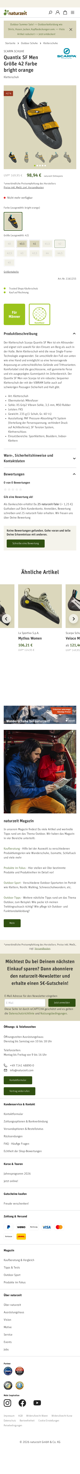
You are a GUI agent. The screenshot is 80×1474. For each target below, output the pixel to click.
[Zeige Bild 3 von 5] (40, 165)
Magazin (9, 1250)
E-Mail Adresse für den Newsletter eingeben (30, 995)
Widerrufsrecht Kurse (62, 1416)
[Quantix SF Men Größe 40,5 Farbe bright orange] (40, 117)
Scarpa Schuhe (14, 51)
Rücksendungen (13, 1136)
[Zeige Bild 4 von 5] (42, 165)
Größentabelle (11, 272)
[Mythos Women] (40, 606)
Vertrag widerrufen (19, 1091)
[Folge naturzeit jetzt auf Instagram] (7, 1405)
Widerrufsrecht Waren (37, 1416)
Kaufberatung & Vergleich (19, 1260)
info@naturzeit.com (21, 1070)
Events (8, 1342)
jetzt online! (11, 1181)
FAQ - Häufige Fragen (16, 1143)
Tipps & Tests (12, 1267)
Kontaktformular (17, 1080)
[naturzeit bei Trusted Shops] (8, 1385)
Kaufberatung (12, 848)
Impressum (9, 1416)
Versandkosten (42, 948)
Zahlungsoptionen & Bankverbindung (26, 1121)
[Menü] (72, 12)
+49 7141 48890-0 (22, 1065)
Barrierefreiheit (27, 1420)
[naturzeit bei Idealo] (8, 1370)
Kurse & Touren (13, 1164)
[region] (40, 623)
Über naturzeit (13, 1295)
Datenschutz (10, 1420)
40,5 (22, 244)
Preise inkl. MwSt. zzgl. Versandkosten (24, 187)
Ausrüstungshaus (14, 1312)
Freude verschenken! (16, 1203)
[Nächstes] (73, 618)
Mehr (12, 923)
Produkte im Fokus (15, 867)
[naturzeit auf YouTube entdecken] (37, 1405)
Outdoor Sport (12, 1274)
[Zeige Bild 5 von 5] (45, 165)
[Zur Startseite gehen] (23, 12)
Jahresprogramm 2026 (17, 1173)
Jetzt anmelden (62, 1002)
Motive (8, 1327)
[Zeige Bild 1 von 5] (35, 165)
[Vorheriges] (6, 618)
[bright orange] (13, 221)
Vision (7, 1319)
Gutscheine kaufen (15, 1193)
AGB (20, 1416)
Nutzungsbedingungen (53, 1013)
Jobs (6, 1349)
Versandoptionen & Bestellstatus (23, 1128)
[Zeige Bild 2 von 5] (37, 165)
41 (34, 244)
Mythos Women (30, 638)
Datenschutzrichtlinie (21, 1013)
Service (8, 1334)
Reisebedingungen (13, 1425)
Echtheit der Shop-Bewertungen (23, 1151)
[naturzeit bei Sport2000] (19, 1370)
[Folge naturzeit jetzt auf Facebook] (22, 1405)
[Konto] (57, 12)
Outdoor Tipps (12, 897)
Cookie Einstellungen (48, 1420)
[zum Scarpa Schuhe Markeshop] (66, 53)
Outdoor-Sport (12, 882)
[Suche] (50, 12)
